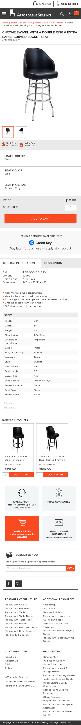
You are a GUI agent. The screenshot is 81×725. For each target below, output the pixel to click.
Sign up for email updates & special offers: (30, 562)
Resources (49, 608)
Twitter (18, 583)
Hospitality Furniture (17, 635)
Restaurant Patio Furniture (21, 627)
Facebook (9, 583)
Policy (8, 668)
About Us (10, 657)
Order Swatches (52, 664)
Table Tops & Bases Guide (58, 679)
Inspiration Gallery (54, 661)
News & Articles (52, 612)
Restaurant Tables (16, 612)
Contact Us (11, 661)
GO (69, 568)
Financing (49, 605)
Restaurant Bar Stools (21, 23)
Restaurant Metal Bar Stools (49, 23)
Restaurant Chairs (16, 605)
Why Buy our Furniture (56, 701)
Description (53, 263)
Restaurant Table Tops (18, 620)
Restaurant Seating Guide (58, 675)
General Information (19, 263)
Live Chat (45, 3)
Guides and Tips (53, 620)
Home (5, 23)
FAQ (7, 664)
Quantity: (10, 207)
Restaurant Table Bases (19, 616)
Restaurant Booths (16, 624)
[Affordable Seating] (30, 12)
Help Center (50, 657)
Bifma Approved (52, 697)
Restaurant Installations (57, 616)
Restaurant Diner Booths (19, 631)
